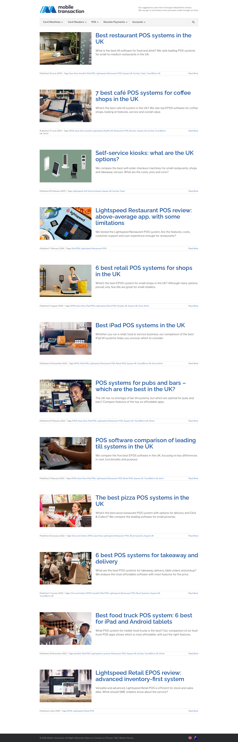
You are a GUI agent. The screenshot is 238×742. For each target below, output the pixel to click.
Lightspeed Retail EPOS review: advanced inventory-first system (140, 675)
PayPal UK (108, 131)
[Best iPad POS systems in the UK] (65, 338)
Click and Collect (79, 536)
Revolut (132, 131)
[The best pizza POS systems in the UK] (65, 510)
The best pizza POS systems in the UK (142, 500)
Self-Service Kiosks (92, 191)
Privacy (109, 738)
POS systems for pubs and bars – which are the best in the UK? (141, 385)
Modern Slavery (126, 738)
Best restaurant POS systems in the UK (143, 38)
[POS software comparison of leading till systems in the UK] (65, 453)
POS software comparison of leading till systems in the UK (146, 443)
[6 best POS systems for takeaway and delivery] (65, 568)
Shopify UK (122, 306)
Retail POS (111, 306)
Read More (193, 73)
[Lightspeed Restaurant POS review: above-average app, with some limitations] (65, 223)
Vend (140, 306)
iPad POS (91, 73)
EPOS (71, 131)
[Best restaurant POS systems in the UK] (65, 48)
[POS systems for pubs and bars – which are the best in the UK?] (65, 396)
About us (89, 738)
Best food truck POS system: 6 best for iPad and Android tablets (144, 618)
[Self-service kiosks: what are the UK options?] (65, 166)
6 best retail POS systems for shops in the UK (144, 270)
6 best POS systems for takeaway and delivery (147, 558)
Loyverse (106, 653)
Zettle (46, 133)
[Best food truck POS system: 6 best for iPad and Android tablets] (65, 628)
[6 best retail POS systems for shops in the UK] (65, 281)
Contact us (100, 738)
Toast (143, 73)
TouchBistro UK (153, 73)
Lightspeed (101, 73)
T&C (116, 738)
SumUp (136, 73)
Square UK (127, 73)
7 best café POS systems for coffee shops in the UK (143, 95)
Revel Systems (136, 536)
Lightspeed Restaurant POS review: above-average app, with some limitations (144, 216)
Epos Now (73, 73)
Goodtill (82, 73)
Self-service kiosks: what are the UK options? (145, 155)
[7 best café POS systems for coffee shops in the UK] (65, 106)
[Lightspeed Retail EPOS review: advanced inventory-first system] (65, 686)
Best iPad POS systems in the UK (140, 325)
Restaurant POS (114, 73)
